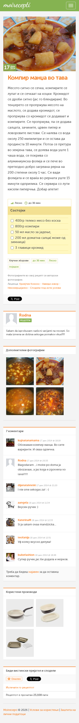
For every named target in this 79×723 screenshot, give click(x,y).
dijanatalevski (27, 485)
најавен (34, 571)
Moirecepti (10, 710)
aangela (23, 502)
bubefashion (26, 554)
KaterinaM (24, 520)
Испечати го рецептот (20, 687)
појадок (14, 266)
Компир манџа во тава (37, 77)
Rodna (25, 315)
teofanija (23, 537)
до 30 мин (39, 260)
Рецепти (25, 320)
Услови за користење (44, 710)
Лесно (52, 260)
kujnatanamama (28, 440)
